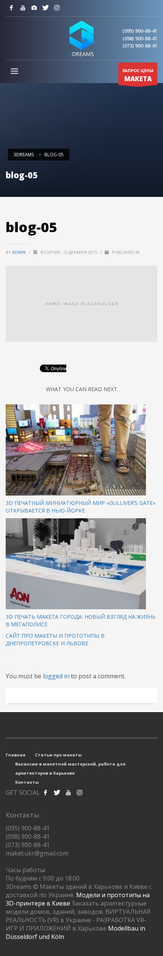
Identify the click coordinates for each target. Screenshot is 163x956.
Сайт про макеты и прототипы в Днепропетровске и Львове (55, 639)
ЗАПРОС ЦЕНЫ (138, 75)
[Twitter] (45, 7)
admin (19, 252)
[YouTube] (22, 7)
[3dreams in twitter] (57, 792)
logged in (57, 676)
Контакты (27, 782)
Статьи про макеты (58, 755)
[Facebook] (11, 7)
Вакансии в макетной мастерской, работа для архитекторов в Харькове (70, 768)
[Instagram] (34, 7)
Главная (15, 755)
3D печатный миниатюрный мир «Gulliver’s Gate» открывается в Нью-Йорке (80, 506)
